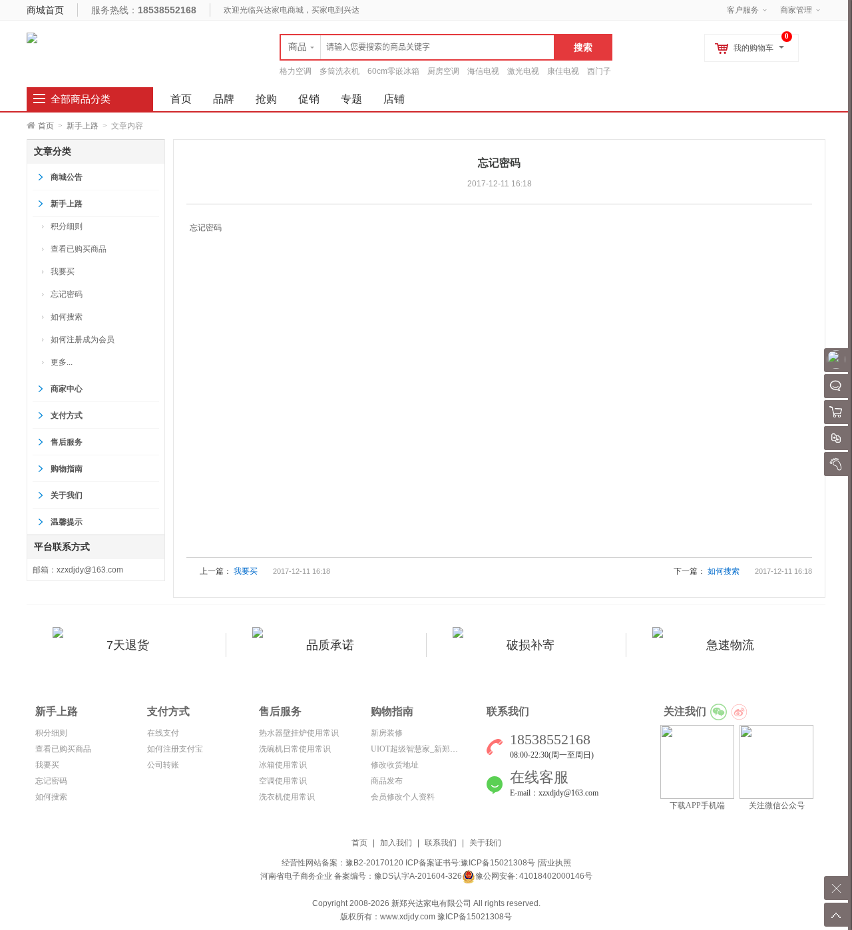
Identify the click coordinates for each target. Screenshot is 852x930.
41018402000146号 (554, 876)
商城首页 (45, 10)
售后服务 (67, 442)
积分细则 (67, 226)
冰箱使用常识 (283, 765)
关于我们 (67, 495)
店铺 (394, 99)
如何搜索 (67, 317)
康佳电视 (563, 71)
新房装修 (387, 733)
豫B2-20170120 (374, 862)
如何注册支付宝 (175, 749)
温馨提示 (67, 522)
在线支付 (163, 733)
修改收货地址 (395, 765)
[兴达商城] (32, 37)
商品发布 (387, 781)
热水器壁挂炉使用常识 (299, 733)
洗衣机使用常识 (287, 797)
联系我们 (441, 842)
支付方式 (67, 415)
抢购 (266, 99)
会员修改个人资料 (403, 797)
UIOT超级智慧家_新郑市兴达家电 (430, 749)
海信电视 (483, 71)
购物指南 (67, 468)
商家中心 (67, 388)
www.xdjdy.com (407, 916)
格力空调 (296, 71)
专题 (351, 99)
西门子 (599, 71)
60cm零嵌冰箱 (393, 71)
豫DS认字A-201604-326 (418, 876)
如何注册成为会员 (82, 339)
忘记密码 (67, 294)
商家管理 (796, 10)
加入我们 (396, 842)
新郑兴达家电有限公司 (431, 903)
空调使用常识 (283, 781)
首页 (46, 125)
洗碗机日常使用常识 (295, 749)
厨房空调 (443, 71)
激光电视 (523, 71)
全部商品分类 (80, 99)
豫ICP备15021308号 (498, 862)
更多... (62, 362)
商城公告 (67, 177)
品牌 (223, 99)
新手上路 (83, 125)
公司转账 (163, 765)
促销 (309, 99)
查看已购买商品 (78, 249)
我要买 (63, 271)
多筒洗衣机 (339, 71)
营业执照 (555, 862)
